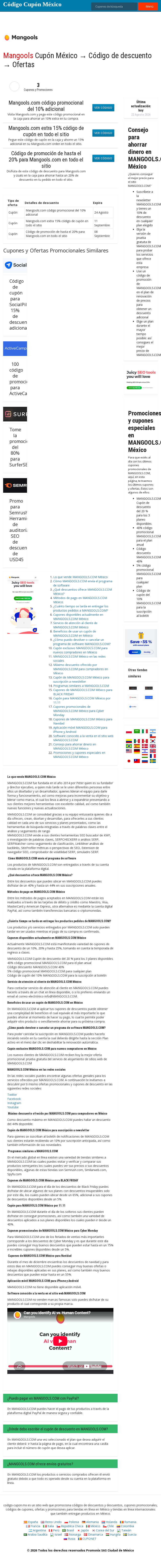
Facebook (14, 1099)
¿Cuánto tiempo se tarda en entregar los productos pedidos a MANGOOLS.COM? (80, 608)
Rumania (129, 1522)
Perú (55, 1530)
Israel (58, 1534)
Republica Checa (71, 1526)
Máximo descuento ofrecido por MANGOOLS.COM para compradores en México (80, 669)
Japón (84, 1530)
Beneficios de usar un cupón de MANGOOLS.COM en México (74, 633)
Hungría (115, 1534)
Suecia (131, 1534)
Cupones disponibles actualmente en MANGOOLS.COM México (78, 617)
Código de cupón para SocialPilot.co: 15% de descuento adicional (23, 304)
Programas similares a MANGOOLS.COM (81, 686)
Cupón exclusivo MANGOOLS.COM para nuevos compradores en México (80, 650)
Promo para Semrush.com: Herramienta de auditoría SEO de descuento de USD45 (24, 530)
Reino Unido (53, 1522)
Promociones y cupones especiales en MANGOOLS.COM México (79, 755)
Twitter (12, 1095)
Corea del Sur (104, 1530)
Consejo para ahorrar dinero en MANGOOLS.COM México (74, 746)
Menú (149, 6)
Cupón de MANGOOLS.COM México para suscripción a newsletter (81, 679)
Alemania (92, 1522)
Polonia (73, 1522)
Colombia (127, 1526)
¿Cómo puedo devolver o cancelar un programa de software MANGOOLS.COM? (81, 642)
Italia (50, 1526)
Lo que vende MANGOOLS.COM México (80, 577)
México (95, 1526)
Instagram (14, 1103)
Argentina (39, 1530)
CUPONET (89, 1539)
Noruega (74, 1534)
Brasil (70, 1530)
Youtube (13, 1107)
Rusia (71, 1539)
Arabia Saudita (37, 1534)
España (32, 1522)
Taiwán (126, 1530)
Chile (110, 1526)
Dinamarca (95, 1534)
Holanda (111, 1522)
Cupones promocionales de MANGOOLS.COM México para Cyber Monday (78, 711)
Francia (35, 1526)
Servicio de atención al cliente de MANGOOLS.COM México (75, 625)
